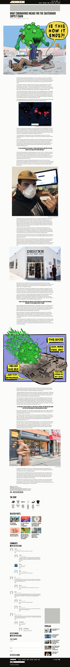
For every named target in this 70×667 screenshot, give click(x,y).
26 (28, 18)
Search (10, 662)
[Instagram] (54, 1)
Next (19, 546)
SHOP (56, 3)
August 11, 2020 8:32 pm (23, 571)
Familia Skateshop (44, 295)
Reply (15, 552)
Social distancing (49, 474)
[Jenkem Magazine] (17, 2)
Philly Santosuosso (30, 416)
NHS (31, 234)
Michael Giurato (18, 487)
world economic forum (47, 126)
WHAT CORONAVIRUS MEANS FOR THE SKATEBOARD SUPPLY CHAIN (33, 14)
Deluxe (34, 234)
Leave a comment (13, 639)
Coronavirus (16, 492)
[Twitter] (53, 1)
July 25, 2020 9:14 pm (22, 565)
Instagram (25, 490)
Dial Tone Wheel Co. (40, 161)
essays (21, 492)
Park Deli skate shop (44, 77)
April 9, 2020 (12, 18)
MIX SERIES (52, 3)
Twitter (29, 490)
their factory (47, 219)
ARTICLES (40, 3)
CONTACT (58, 3)
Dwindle (26, 218)
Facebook (29, 488)
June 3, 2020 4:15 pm (22, 607)
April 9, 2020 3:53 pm (18, 578)
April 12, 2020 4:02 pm (22, 556)
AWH (52, 289)
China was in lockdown (43, 88)
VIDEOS (48, 3)
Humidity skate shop (37, 414)
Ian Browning (18, 18)
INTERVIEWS (45, 3)
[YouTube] (56, 1)
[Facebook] (51, 1)
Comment (11, 640)
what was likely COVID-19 (40, 152)
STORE (39, 659)
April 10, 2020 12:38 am (22, 586)
